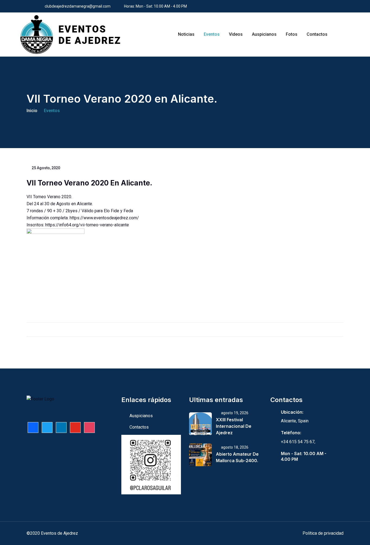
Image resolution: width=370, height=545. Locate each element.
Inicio (32, 110)
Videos (236, 34)
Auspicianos (264, 34)
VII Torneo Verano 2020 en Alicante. (89, 183)
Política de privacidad (323, 533)
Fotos (291, 34)
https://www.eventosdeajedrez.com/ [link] (104, 217)
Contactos (317, 34)
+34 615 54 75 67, (298, 441)
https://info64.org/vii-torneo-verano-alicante (87, 224)
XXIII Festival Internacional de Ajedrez (233, 426)
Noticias (186, 34)
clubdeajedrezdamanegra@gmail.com (78, 6)
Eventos (212, 34)
